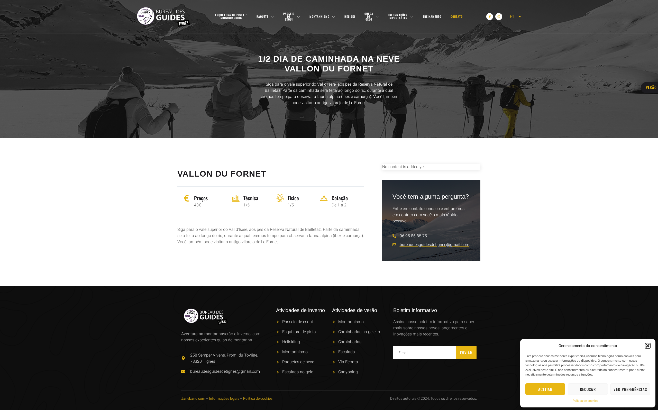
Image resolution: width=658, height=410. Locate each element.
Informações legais (224, 398)
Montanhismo (319, 16)
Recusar (588, 389)
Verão (651, 87)
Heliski (349, 16)
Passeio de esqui (289, 16)
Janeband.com (193, 398)
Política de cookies (585, 400)
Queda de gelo (368, 16)
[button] (647, 345)
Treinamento (432, 16)
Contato (457, 16)
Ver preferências (630, 389)
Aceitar (545, 389)
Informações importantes (397, 16)
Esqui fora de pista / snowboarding (231, 16)
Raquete (262, 16)
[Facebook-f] (489, 16)
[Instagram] (498, 16)
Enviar (466, 352)
